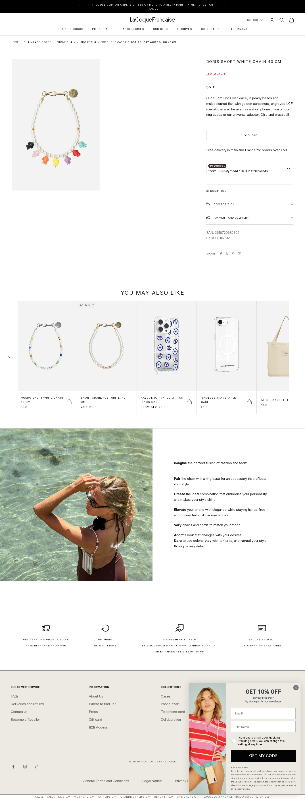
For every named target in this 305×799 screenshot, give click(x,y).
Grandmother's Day (135, 796)
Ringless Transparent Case (219, 400)
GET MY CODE (263, 755)
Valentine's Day (59, 796)
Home (15, 42)
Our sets (160, 29)
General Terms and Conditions (106, 781)
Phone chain (170, 704)
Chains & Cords (71, 29)
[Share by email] (239, 253)
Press (93, 712)
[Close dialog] (296, 687)
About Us (96, 696)
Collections (211, 29)
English (251, 20)
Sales (39, 796)
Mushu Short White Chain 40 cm (42, 400)
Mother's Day (84, 796)
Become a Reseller (25, 719)
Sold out (249, 135)
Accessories (133, 29)
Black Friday (164, 796)
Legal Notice (152, 781)
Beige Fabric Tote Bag (279, 400)
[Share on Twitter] (227, 253)
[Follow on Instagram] (25, 766)
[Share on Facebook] (221, 253)
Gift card (95, 719)
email (151, 645)
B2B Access (98, 727)
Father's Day (107, 796)
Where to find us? (102, 704)
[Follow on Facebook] (13, 766)
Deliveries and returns (27, 704)
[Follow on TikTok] (36, 766)
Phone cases (102, 29)
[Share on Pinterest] (233, 253)
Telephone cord (173, 712)
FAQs (15, 696)
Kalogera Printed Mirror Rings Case (162, 400)
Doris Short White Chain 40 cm (153, 42)
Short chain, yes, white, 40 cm (103, 400)
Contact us (19, 712)
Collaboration (171, 719)
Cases (166, 696)
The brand (239, 29)
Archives (184, 29)
